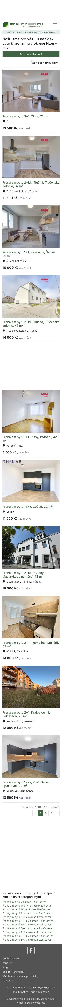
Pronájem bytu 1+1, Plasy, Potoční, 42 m (29, 438)
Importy (7, 962)
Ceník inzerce (10, 958)
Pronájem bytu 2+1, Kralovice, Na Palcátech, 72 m (26, 714)
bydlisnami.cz (46, 987)
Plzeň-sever (49, 32)
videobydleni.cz (15, 987)
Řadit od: (43, 62)
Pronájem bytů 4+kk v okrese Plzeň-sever (27, 928)
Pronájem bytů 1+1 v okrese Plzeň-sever (26, 909)
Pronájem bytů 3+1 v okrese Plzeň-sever (26, 924)
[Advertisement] (31, 9)
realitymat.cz (21, 991)
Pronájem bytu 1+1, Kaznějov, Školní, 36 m (29, 254)
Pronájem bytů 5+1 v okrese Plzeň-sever (26, 939)
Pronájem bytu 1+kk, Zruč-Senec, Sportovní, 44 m (26, 784)
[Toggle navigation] (55, 25)
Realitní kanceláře (13, 971)
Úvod (7, 32)
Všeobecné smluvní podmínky (20, 976)
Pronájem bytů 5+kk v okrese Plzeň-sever (27, 935)
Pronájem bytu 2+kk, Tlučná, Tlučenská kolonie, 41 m (31, 323)
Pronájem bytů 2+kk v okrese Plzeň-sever (27, 913)
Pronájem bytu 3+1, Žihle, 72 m (25, 116)
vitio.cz (31, 987)
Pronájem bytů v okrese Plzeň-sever (24, 901)
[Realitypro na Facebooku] (31, 950)
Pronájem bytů (19, 32)
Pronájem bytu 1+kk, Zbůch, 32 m (27, 507)
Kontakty (7, 980)
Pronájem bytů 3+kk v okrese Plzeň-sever (27, 920)
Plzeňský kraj (35, 32)
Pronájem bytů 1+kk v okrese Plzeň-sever (27, 905)
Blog (5, 967)
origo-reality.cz (40, 991)
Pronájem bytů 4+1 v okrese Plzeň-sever (26, 932)
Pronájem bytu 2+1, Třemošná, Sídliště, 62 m (30, 644)
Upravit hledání (32, 54)
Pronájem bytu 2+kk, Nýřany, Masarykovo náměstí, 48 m (23, 574)
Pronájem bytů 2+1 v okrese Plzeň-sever (26, 917)
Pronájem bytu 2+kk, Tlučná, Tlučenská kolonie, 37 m (31, 184)
